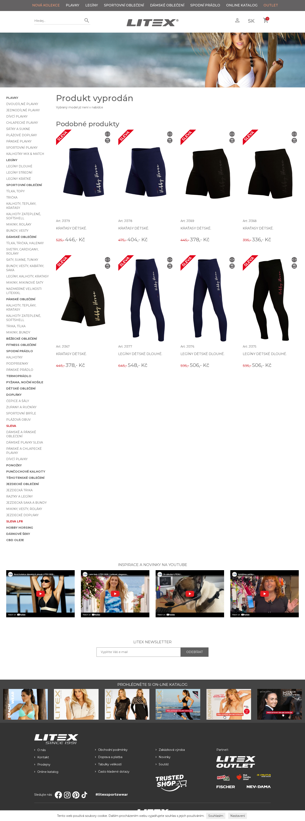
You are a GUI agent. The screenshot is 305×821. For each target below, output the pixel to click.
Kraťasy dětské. (71, 228)
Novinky (165, 757)
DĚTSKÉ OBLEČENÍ (20, 388)
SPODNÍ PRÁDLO (205, 5)
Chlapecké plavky (22, 123)
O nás (41, 750)
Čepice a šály (17, 401)
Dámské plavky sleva (24, 442)
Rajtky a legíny (19, 496)
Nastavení (237, 816)
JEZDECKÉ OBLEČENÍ (22, 484)
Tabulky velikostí (110, 764)
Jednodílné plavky (23, 110)
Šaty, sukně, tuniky (22, 260)
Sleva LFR (14, 521)
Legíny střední (19, 172)
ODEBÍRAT (194, 652)
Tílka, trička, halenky (25, 243)
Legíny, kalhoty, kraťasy (27, 276)
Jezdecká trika (19, 490)
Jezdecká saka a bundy (26, 503)
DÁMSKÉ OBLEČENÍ (167, 5)
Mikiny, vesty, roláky (24, 509)
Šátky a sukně (18, 129)
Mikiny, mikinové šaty (24, 282)
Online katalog (47, 772)
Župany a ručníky (21, 407)
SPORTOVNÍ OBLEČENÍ (124, 5)
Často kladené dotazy (113, 771)
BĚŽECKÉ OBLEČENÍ (21, 339)
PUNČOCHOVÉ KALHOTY (25, 471)
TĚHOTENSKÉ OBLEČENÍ (25, 478)
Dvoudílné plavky (22, 104)
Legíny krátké (18, 179)
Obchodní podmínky (113, 750)
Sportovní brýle (21, 413)
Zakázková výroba (172, 750)
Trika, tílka (16, 326)
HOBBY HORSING (19, 527)
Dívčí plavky (17, 116)
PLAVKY (72, 5)
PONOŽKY (14, 465)
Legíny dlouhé (19, 166)
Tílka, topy (15, 191)
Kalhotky (14, 357)
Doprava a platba (110, 757)
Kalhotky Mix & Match (25, 154)
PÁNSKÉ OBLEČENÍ (20, 299)
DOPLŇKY (14, 395)
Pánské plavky (19, 141)
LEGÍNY (91, 5)
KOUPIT (106, 239)
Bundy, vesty (17, 231)
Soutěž (164, 764)
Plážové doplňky (21, 135)
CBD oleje (15, 540)
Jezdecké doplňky (22, 515)
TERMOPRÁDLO (18, 376)
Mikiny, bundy (18, 332)
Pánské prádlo (19, 370)
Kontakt (43, 757)
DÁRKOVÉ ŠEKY (18, 534)
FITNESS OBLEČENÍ (21, 345)
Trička (11, 197)
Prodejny (43, 764)
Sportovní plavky (22, 147)
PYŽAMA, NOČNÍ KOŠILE (24, 382)
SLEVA (11, 426)
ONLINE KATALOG (241, 5)
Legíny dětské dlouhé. (140, 354)
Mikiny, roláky (18, 224)
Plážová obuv (18, 420)
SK (251, 21)
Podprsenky (17, 363)
